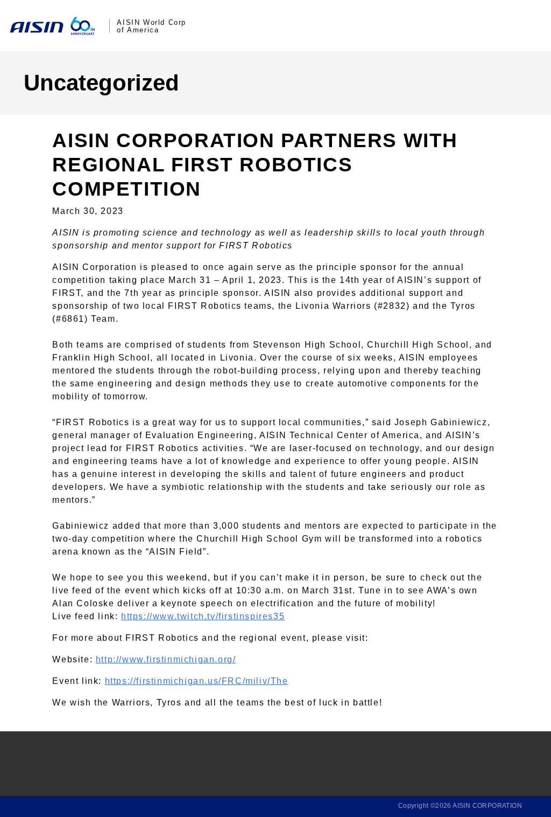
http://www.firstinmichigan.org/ (166, 659)
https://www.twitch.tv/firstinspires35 (203, 616)
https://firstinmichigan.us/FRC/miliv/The (196, 681)
